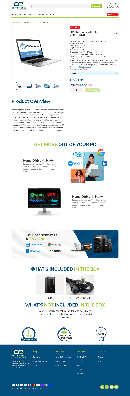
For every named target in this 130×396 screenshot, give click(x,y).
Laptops (79, 370)
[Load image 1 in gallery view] (20, 86)
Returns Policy (60, 361)
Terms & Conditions (40, 361)
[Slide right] (63, 86)
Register (101, 357)
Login (100, 361)
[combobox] (67, 6)
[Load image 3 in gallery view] (38, 86)
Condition (74, 73)
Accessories (81, 378)
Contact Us (37, 357)
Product (19, 22)
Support (36, 365)
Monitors (80, 374)
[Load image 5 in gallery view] (56, 86)
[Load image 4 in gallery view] (47, 86)
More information (85, 67)
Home (13, 22)
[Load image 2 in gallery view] (29, 86)
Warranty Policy (60, 365)
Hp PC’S (79, 365)
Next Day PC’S (82, 357)
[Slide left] (14, 86)
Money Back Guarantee (63, 357)
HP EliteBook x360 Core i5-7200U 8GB (36, 22)
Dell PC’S (80, 361)
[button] (22, 14)
